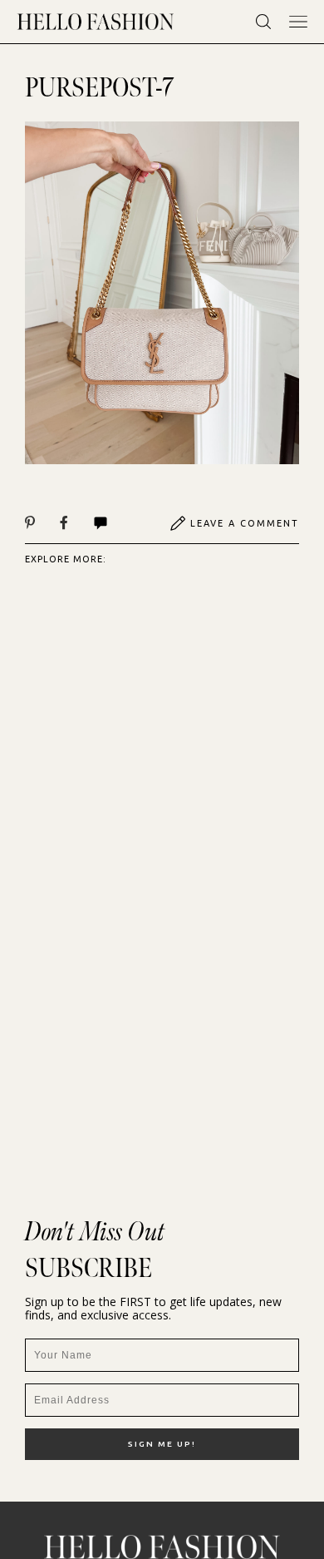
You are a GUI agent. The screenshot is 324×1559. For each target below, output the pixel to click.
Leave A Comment (244, 523)
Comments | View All (118, 523)
